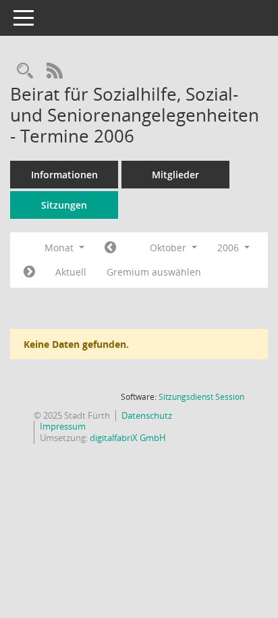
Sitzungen (64, 205)
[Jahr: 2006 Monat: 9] (110, 248)
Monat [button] (60, 247)
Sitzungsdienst (201, 397)
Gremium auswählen (154, 271)
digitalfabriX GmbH (128, 438)
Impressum (63, 426)
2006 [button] (229, 247)
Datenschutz (146, 415)
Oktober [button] (169, 247)
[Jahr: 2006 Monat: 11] (29, 272)
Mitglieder (175, 174)
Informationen (64, 174)
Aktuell (70, 271)
